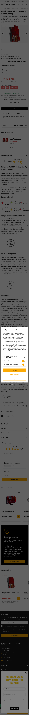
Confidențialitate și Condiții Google (10, 344)
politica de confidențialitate (9, 341)
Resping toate (14, 379)
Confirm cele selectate (14, 374)
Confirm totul (14, 370)
